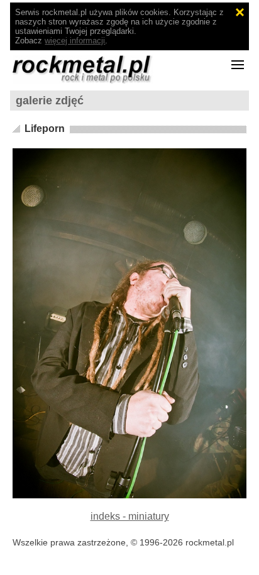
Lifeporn (45, 128)
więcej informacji (75, 40)
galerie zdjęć (50, 100)
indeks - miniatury (130, 516)
